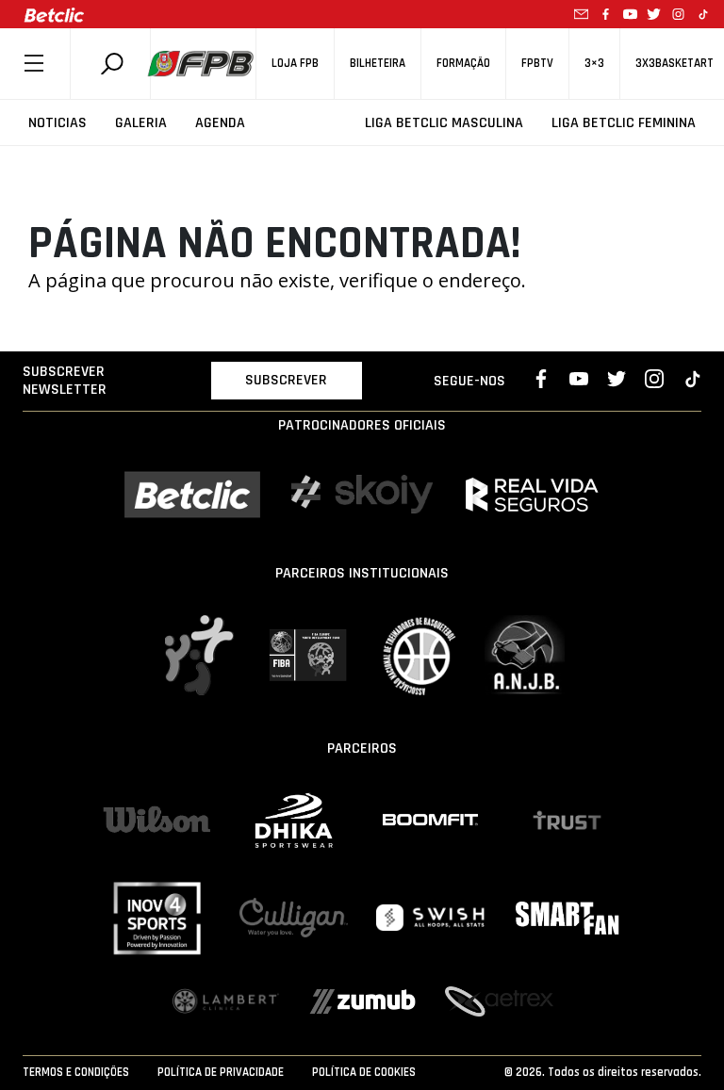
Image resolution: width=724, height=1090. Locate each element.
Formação (463, 64)
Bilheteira (377, 64)
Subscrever (286, 380)
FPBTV (537, 64)
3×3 (594, 64)
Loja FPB (295, 64)
